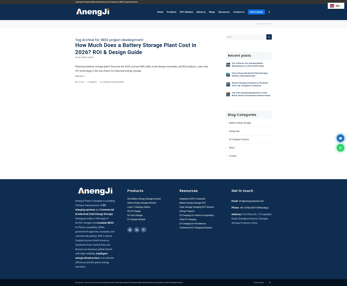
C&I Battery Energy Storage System (144, 198)
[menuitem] (160, 12)
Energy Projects (187, 211)
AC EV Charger (134, 211)
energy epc (234, 131)
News (232, 147)
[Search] (269, 12)
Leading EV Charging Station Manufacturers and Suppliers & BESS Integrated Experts (152, 282)
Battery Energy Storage (84, 57)
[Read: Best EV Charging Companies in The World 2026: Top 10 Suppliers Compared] (228, 84)
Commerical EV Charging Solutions (195, 227)
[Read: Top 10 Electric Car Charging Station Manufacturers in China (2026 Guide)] (228, 64)
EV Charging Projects (239, 139)
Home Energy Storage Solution (141, 203)
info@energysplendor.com (251, 201)
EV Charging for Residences (192, 223)
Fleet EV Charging (187, 219)
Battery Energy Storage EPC (192, 203)
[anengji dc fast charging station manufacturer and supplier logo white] (92, 12)
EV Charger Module (136, 219)
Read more (79, 76)
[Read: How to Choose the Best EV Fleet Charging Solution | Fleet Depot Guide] (228, 74)
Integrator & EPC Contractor (192, 198)
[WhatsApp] (340, 148)
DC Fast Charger (135, 215)
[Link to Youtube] (270, 282)
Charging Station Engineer (113, 82)
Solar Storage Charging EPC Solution (196, 207)
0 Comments (92, 82)
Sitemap (119, 282)
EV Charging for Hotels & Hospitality (196, 215)
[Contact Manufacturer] (340, 138)
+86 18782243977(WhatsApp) (254, 207)
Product (233, 156)
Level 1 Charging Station (138, 207)
